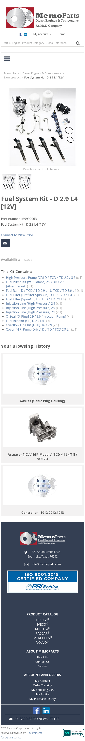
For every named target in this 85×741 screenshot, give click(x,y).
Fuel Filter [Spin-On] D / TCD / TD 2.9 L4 (35, 299)
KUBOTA (42, 629)
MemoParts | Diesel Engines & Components (32, 73)
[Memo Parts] (42, 17)
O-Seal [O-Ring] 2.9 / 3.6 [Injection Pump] (36, 316)
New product (12, 77)
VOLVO (42, 642)
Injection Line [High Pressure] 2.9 (30, 303)
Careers (42, 666)
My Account (41, 34)
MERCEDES (42, 638)
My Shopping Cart (42, 690)
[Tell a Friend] (5, 243)
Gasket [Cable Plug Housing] (42, 401)
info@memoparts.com (46, 564)
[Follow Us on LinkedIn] (46, 710)
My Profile (42, 694)
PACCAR (42, 633)
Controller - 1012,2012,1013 (42, 512)
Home (61, 34)
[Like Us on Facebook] (36, 710)
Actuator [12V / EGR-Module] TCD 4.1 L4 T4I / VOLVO (42, 456)
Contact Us (42, 662)
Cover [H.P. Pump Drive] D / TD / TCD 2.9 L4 (38, 329)
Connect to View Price (17, 235)
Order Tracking (42, 685)
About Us (42, 657)
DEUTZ (42, 620)
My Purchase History (42, 699)
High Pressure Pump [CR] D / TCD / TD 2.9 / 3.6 (40, 277)
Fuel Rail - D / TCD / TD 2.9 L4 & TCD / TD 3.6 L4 (41, 290)
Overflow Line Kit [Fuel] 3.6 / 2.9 (29, 325)
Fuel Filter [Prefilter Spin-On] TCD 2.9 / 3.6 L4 (39, 295)
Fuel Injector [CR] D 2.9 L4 (25, 321)
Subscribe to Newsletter (37, 719)
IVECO (42, 624)
